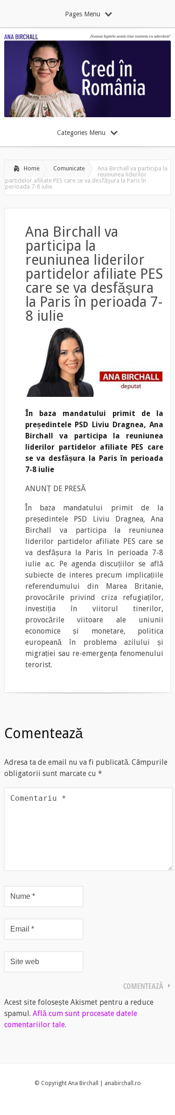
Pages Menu (82, 14)
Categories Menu (81, 132)
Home (32, 168)
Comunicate (69, 168)
